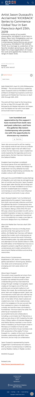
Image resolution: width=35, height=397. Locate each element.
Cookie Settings (24, 392)
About (17, 379)
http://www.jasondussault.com (12, 364)
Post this (18, 139)
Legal (8, 392)
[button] (17, 75)
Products (17, 377)
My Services (17, 381)
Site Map (13, 392)
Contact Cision (17, 376)
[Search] (32, 2)
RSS (18, 392)
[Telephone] (28, 2)
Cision (19, 394)
